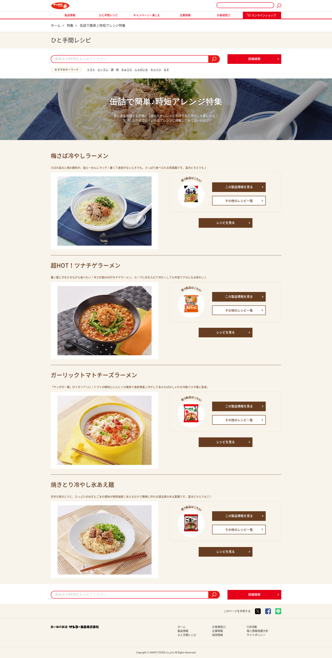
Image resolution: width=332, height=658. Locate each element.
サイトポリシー (256, 635)
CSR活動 (252, 626)
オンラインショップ (264, 15)
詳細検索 (254, 58)
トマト (91, 69)
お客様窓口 (223, 15)
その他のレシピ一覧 (239, 200)
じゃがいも (141, 69)
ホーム (182, 626)
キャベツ (155, 69)
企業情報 (185, 15)
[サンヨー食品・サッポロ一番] (60, 6)
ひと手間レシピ (108, 15)
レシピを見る (225, 222)
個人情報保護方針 (257, 631)
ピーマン (103, 69)
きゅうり (126, 69)
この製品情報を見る (239, 186)
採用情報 (217, 635)
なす (166, 69)
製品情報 (70, 15)
